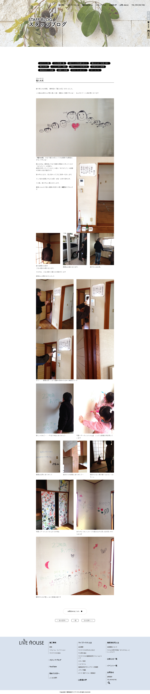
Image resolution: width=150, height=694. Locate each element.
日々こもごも (95, 70)
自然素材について (112, 647)
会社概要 (80, 647)
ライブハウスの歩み (55, 653)
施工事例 (61, 5)
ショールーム (82, 664)
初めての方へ (54, 673)
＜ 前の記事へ (61, 620)
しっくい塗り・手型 (59, 66)
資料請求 (109, 676)
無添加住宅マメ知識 (46, 70)
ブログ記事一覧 (59, 63)
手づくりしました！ (79, 70)
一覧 (75, 620)
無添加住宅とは (87, 5)
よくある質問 (53, 678)
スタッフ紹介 (82, 661)
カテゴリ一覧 (44, 63)
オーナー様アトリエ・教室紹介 (87, 673)
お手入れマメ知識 (98, 66)
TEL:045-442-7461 (138, 5)
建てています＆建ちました (78, 63)
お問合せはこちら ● (75, 611)
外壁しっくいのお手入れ (79, 66)
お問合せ (110, 672)
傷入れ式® (43, 66)
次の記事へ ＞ (88, 620)
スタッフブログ (101, 5)
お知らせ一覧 (112, 659)
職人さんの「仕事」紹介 (100, 63)
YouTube (53, 667)
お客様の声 (113, 5)
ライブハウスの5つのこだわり (86, 650)
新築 (50, 647)
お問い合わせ (124, 5)
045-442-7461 (113, 679)
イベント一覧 (112, 665)
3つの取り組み (82, 653)
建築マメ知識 (62, 70)
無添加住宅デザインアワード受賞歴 (88, 667)
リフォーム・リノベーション (57, 650)
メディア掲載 (82, 670)
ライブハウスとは (73, 5)
